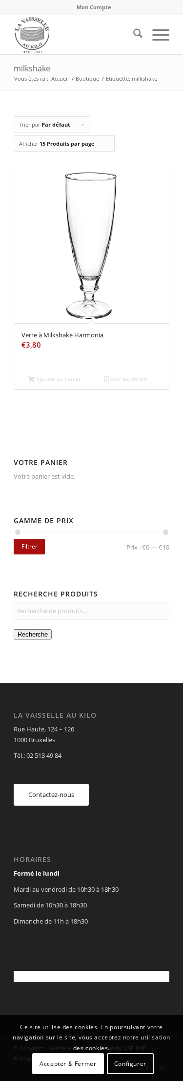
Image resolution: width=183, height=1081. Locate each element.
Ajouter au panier (58, 379)
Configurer (130, 1063)
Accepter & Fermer (68, 1063)
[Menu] (155, 34)
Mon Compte (94, 7)
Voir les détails (128, 379)
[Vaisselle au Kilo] (76, 34)
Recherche (33, 634)
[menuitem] (94, 7)
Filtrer (29, 546)
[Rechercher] (132, 34)
